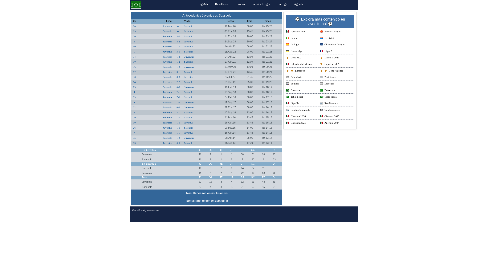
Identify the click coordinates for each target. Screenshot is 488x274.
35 (134, 137)
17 (134, 72)
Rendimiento (331, 103)
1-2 (178, 56)
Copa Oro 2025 (332, 64)
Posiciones (330, 77)
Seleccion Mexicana (301, 64)
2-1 (178, 92)
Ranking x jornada (300, 109)
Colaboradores (332, 109)
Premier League (261, 4)
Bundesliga (297, 51)
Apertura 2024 (331, 122)
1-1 (178, 132)
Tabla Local (297, 96)
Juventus (167, 26)
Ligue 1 (328, 51)
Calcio (294, 38)
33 (134, 77)
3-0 (178, 36)
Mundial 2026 (331, 57)
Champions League (334, 44)
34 (134, 56)
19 (134, 31)
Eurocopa (300, 70)
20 (134, 36)
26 (134, 127)
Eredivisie (329, 38)
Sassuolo (188, 26)
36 (134, 66)
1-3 (178, 66)
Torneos (240, 4)
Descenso (329, 83)
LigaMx (203, 4)
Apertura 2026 (298, 31)
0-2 (178, 107)
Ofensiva (295, 90)
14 (134, 82)
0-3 (178, 87)
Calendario (296, 77)
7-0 (178, 97)
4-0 (178, 143)
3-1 (178, 72)
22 (134, 107)
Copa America (336, 70)
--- (178, 26)
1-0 (178, 46)
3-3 (178, 77)
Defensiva (329, 90)
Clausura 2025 (332, 116)
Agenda (298, 4)
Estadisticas (153, 210)
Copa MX (296, 57)
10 (134, 61)
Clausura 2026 (298, 116)
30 (134, 26)
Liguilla (295, 103)
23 (134, 87)
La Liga (282, 4)
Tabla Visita (330, 96)
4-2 (178, 41)
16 (134, 143)
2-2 (178, 82)
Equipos (295, 83)
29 (134, 117)
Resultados (221, 4)
